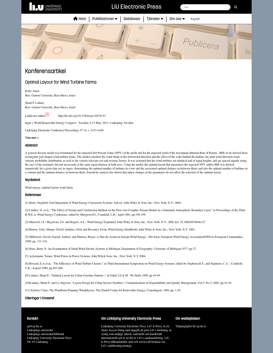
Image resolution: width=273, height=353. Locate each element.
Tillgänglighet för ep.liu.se (191, 326)
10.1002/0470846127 (192, 222)
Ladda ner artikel (35, 116)
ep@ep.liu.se (34, 326)
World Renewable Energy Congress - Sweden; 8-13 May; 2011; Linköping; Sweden (83, 123)
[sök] (235, 7)
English (195, 19)
